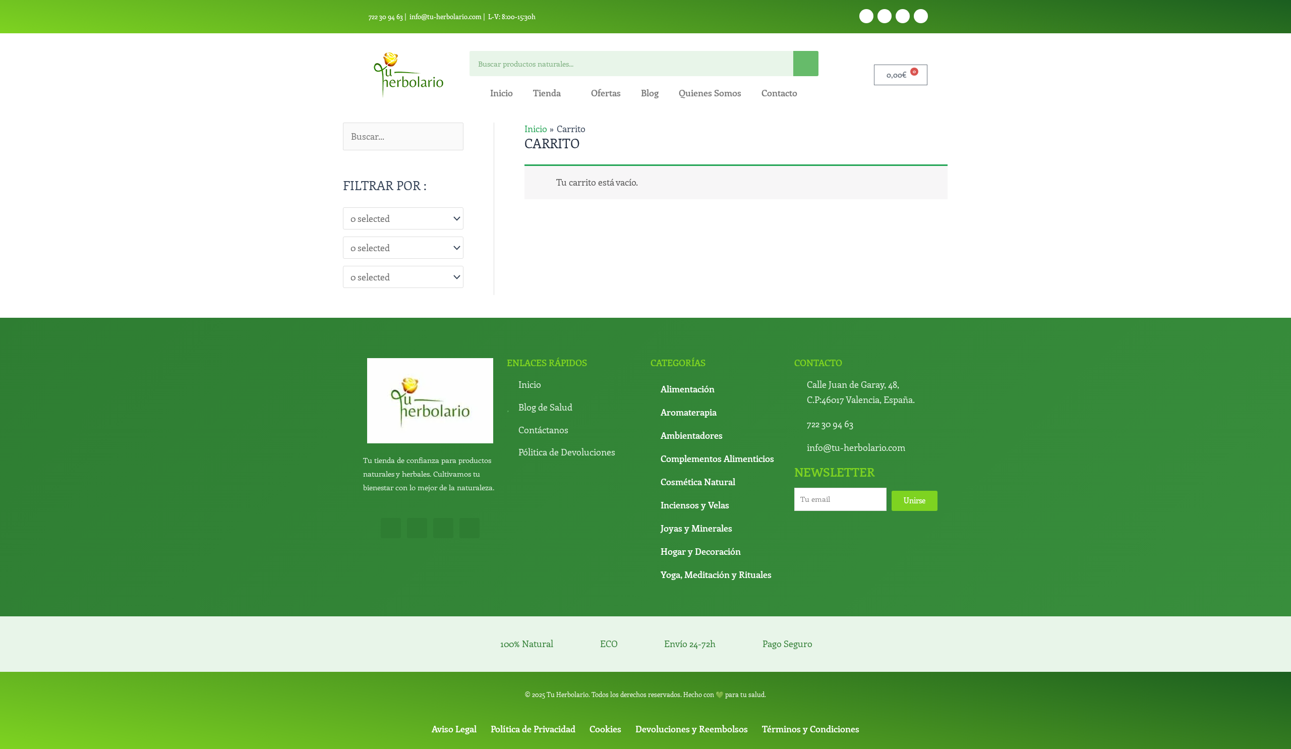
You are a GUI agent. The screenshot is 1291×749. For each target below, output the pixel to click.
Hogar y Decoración (701, 551)
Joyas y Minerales (696, 528)
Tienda (547, 93)
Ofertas (606, 93)
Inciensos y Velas (695, 505)
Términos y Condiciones (810, 729)
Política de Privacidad (533, 729)
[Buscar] (805, 63)
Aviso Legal (454, 729)
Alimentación (688, 389)
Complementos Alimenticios (717, 458)
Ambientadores (692, 435)
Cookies (605, 729)
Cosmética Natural (698, 482)
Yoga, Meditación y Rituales (716, 574)
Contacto (779, 93)
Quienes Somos (710, 93)
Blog (650, 93)
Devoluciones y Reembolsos (691, 729)
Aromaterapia (689, 412)
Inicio (501, 93)
